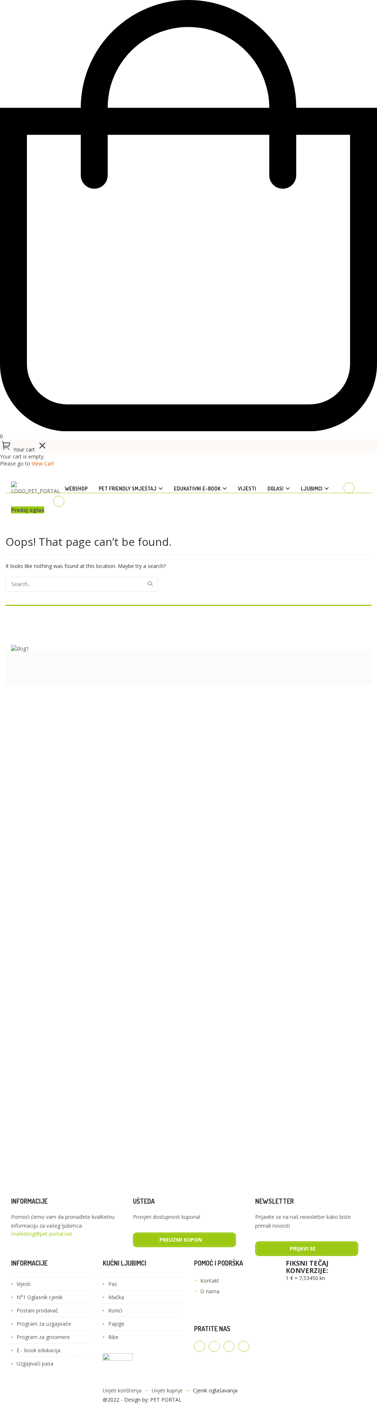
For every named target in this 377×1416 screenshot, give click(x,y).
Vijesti (24, 1283)
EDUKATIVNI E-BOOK (197, 488)
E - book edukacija (38, 1350)
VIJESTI (247, 488)
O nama (209, 1291)
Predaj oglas (27, 509)
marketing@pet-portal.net (41, 1233)
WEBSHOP (76, 488)
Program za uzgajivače (44, 1323)
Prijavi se (303, 1248)
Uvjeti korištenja (122, 1390)
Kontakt (209, 1280)
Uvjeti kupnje (167, 1390)
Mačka (116, 1297)
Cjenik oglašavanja (215, 1390)
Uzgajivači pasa (35, 1363)
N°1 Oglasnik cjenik (40, 1297)
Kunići (115, 1310)
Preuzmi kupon (180, 1239)
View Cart (43, 463)
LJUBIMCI (312, 488)
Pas (112, 1283)
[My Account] (349, 487)
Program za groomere (43, 1336)
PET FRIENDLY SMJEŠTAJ (127, 488)
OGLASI (275, 488)
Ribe (113, 1336)
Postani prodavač (37, 1310)
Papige (116, 1323)
